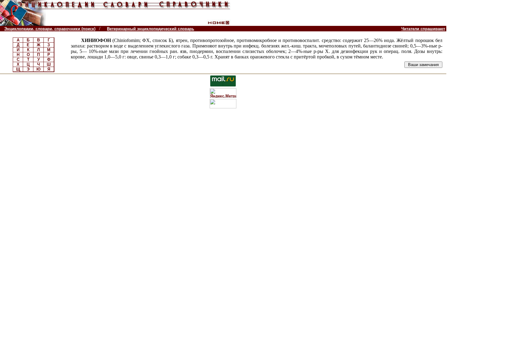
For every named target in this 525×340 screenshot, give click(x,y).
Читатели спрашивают (423, 28)
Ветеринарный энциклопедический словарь (150, 28)
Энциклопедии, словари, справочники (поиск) (49, 28)
